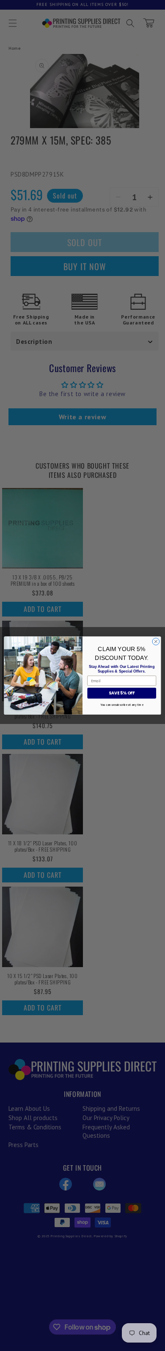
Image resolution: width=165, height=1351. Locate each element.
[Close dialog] (156, 641)
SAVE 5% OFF (122, 693)
